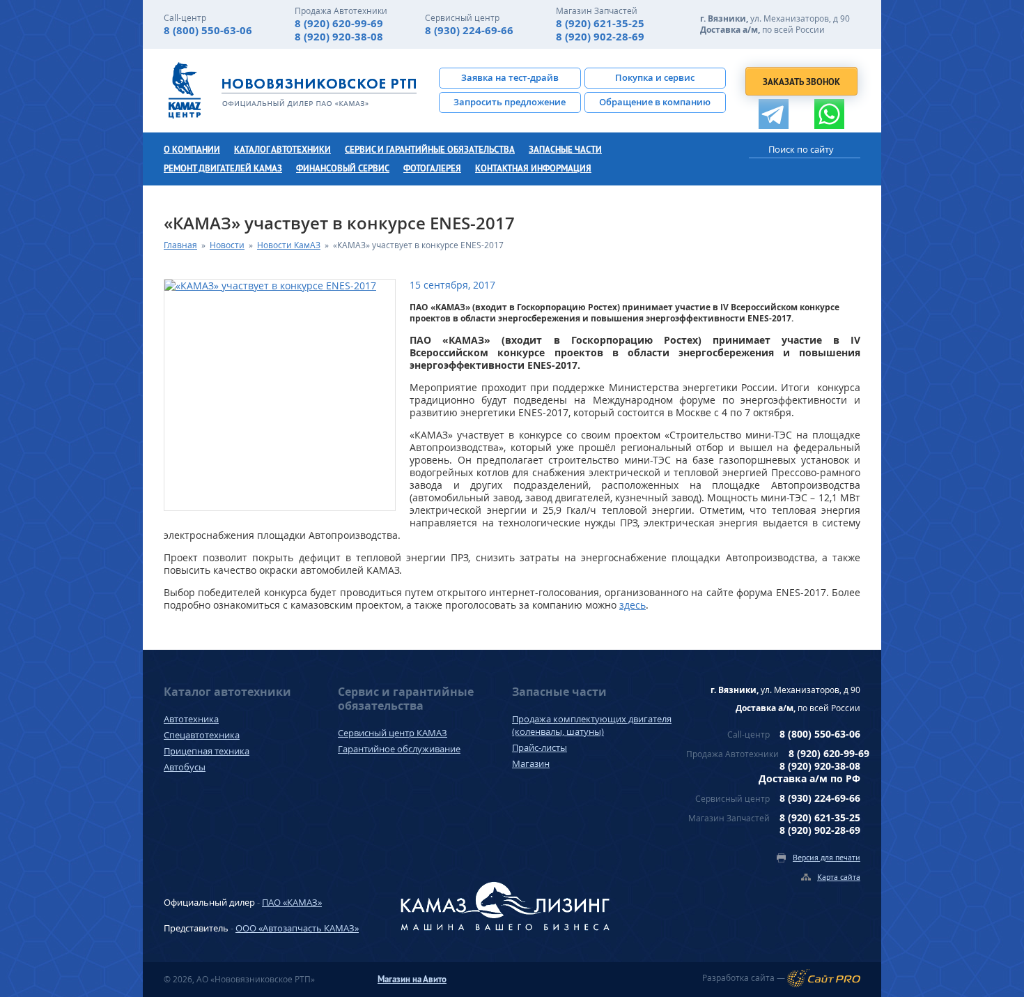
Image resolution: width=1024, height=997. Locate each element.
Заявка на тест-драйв (510, 77)
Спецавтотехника (202, 735)
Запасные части (565, 149)
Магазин (531, 763)
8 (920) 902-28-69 (600, 36)
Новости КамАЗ (288, 245)
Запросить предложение (509, 102)
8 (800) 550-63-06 (208, 30)
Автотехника (191, 719)
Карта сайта (838, 877)
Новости (227, 245)
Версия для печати (826, 857)
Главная (180, 245)
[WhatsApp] (829, 114)
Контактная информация (533, 168)
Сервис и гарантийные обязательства (430, 149)
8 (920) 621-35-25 (600, 23)
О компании (192, 149)
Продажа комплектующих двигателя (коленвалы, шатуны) (592, 725)
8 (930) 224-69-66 (469, 30)
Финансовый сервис (342, 168)
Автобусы (184, 767)
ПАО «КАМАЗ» (292, 902)
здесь (632, 604)
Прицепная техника (206, 751)
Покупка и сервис (655, 77)
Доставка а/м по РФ (809, 778)
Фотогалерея (432, 168)
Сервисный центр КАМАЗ (392, 732)
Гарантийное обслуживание (399, 749)
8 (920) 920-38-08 (339, 36)
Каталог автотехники (282, 149)
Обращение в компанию (655, 102)
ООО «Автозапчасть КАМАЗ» (297, 928)
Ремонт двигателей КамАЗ (223, 168)
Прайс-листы (539, 747)
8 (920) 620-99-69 (339, 23)
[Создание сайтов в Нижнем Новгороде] (823, 978)
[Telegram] (774, 114)
